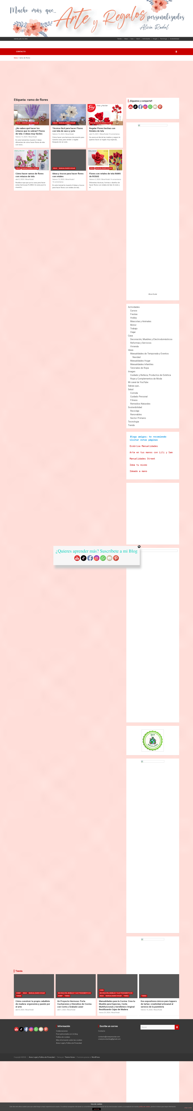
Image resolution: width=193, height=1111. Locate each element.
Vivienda (134, 346)
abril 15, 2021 (94, 134)
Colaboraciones (62, 1031)
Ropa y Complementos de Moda (146, 378)
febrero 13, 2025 (21, 137)
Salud (138, 39)
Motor (133, 325)
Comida (134, 393)
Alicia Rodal (33, 137)
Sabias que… (134, 385)
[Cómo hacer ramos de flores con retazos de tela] (31, 160)
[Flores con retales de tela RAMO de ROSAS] (105, 160)
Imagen (155, 39)
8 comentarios (114, 134)
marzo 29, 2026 (104, 1012)
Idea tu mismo (138, 465)
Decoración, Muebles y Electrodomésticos (151, 339)
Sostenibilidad (174, 39)
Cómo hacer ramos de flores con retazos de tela (29, 175)
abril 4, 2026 (20, 1010)
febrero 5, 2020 (94, 179)
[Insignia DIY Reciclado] (153, 740)
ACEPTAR (96, 1109)
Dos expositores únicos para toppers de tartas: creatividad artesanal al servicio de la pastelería (159, 1004)
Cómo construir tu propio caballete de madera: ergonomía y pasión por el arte (33, 1004)
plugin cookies (188, 1107)
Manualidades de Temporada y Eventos (149, 353)
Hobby (133, 317)
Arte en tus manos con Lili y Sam (151, 452)
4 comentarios (116, 179)
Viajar (133, 332)
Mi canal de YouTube (138, 382)
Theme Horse (70, 1057)
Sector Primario (138, 418)
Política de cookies (63, 1037)
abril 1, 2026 (61, 1010)
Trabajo (133, 328)
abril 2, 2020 (20, 179)
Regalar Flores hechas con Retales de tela (102, 129)
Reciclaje (134, 411)
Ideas (126, 39)
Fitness (133, 400)
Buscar (177, 1027)
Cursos (133, 310)
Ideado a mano (138, 471)
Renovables (136, 414)
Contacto (21, 52)
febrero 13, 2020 (58, 179)
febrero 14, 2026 (146, 1010)
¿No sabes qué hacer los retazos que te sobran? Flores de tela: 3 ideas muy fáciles (30, 131)
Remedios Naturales (140, 403)
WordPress (96, 1057)
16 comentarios (57, 182)
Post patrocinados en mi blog (67, 1034)
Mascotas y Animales (140, 321)
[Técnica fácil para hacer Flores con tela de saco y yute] (68, 114)
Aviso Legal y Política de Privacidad (69, 1043)
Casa (132, 39)
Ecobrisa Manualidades (144, 446)
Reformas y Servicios (140, 343)
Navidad (136, 357)
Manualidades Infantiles (141, 364)
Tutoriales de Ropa (139, 368)
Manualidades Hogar (30, 123)
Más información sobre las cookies (69, 1040)
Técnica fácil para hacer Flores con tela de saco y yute (67, 129)
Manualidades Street (142, 458)
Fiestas (133, 314)
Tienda (119, 39)
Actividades (146, 39)
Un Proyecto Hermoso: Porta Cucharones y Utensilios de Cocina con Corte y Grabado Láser (74, 1004)
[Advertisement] (96, 77)
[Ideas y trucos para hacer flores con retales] (68, 160)
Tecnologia (163, 39)
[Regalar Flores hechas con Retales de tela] (105, 114)
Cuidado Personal (139, 396)
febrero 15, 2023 (58, 134)
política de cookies (144, 1106)
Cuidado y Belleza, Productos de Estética (150, 375)
